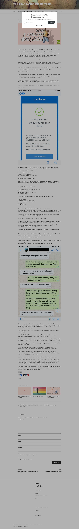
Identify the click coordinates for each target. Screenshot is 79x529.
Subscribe (51, 22)
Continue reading (39, 25)
